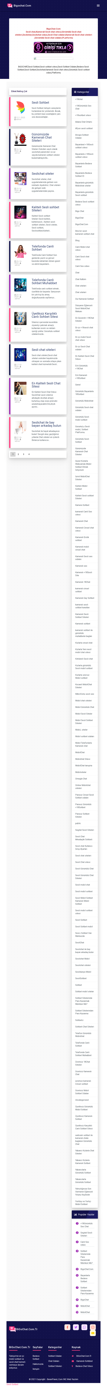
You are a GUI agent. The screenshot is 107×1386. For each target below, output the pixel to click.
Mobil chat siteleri (83, 700)
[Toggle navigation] (98, 5)
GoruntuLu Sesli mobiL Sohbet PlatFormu (82, 429)
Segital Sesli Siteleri (84, 830)
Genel (78, 384)
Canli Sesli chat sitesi (82, 258)
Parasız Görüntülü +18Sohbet (83, 806)
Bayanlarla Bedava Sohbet (83, 165)
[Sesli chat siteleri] (20, 354)
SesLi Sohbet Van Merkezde (83, 934)
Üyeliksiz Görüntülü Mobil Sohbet (84, 1108)
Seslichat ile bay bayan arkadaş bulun (84, 950)
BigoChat (79, 218)
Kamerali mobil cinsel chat (82, 548)
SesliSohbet (81, 978)
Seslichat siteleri (83, 965)
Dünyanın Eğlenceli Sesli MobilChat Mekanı (83, 308)
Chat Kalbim (80, 279)
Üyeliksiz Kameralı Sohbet (83, 1117)
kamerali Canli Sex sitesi (83, 513)
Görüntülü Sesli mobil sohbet (82, 418)
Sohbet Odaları (55, 1356)
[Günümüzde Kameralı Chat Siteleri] (20, 139)
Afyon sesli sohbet (84, 128)
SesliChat (79, 942)
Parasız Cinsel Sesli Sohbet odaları (84, 796)
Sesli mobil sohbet (84, 891)
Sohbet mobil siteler (84, 991)
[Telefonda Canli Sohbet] (20, 251)
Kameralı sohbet (82, 623)
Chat (77, 272)
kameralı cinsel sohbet (82, 590)
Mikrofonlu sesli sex (84, 694)
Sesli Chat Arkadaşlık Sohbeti (83, 838)
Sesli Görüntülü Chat (84, 868)
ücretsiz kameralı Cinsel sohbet (83, 1082)
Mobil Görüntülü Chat (84, 707)
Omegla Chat (81, 778)
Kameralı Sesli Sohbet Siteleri (82, 615)
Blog (77, 240)
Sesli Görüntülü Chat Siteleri (84, 877)
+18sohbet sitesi (83, 115)
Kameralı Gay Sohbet (84, 598)
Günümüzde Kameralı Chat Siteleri (81, 451)
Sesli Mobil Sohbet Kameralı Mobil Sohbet (84, 901)
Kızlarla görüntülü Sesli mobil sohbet (84, 667)
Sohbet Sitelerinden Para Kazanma (84, 1012)
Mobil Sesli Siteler (83, 714)
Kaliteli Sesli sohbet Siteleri (84, 497)
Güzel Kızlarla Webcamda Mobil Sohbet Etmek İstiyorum (83, 465)
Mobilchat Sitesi (82, 759)
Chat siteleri (80, 286)
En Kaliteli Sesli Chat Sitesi (84, 357)
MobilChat (80, 752)
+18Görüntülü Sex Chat (83, 107)
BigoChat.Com (81, 224)
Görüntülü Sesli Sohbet (82, 440)
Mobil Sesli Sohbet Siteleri (84, 722)
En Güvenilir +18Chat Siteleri (84, 319)
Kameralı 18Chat (82, 582)
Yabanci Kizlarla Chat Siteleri (84, 1152)
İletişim (36, 1369)
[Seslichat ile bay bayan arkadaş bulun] (20, 427)
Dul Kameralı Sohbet (84, 299)
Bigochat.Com (22, 5)
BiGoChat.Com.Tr (26, 1329)
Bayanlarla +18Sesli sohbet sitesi (84, 155)
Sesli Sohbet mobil (84, 926)
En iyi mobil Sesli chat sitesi (83, 338)
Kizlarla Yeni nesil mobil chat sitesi (83, 651)
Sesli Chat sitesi (82, 862)
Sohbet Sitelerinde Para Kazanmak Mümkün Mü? (83, 1001)
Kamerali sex (81, 566)
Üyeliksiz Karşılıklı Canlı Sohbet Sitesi (84, 1127)
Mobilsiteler (80, 772)
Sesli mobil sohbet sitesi (84, 912)
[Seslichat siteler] (20, 178)
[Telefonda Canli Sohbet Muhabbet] (20, 285)
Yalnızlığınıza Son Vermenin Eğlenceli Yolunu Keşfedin (84, 1191)
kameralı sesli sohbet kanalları (82, 606)
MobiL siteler (81, 730)
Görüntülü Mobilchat (84, 401)
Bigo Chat (79, 211)
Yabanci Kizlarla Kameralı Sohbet (82, 1161)
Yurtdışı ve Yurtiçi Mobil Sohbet (83, 1203)
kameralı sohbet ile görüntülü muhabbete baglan (84, 633)
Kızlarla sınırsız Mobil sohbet (82, 676)
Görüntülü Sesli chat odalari (84, 409)
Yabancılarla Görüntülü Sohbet (83, 1180)
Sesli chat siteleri (83, 855)
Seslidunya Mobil (83, 972)
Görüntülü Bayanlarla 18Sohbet (84, 393)
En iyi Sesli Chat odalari (82, 348)
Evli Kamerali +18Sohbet (81, 376)
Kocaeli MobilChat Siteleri (83, 686)
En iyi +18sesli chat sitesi (84, 329)
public (78, 823)
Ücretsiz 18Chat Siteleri (82, 1063)
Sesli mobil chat (82, 885)
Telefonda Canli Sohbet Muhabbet (83, 1054)
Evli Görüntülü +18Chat (81, 367)
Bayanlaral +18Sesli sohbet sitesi (84, 146)
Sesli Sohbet (81, 920)
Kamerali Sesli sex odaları (83, 558)
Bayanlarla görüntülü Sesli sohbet (84, 193)
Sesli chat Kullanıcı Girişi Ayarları (83, 847)
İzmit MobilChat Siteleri (82, 478)
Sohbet (78, 985)
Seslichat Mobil (82, 958)
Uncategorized (82, 1100)
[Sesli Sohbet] (20, 107)
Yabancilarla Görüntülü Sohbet (83, 1171)
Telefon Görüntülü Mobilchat (83, 1035)
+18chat (79, 99)
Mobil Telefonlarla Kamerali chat (83, 744)
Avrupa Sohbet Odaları (82, 136)
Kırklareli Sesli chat (84, 659)
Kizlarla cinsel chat (83, 643)
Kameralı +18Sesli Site (83, 574)
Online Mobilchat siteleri (83, 786)
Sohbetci (79, 1020)
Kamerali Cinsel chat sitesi (84, 529)
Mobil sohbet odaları (84, 736)
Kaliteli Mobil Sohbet (81, 487)
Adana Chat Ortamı (83, 122)
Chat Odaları (53, 1361)
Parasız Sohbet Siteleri (82, 815)
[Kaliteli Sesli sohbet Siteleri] (20, 212)
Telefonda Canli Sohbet (82, 1044)
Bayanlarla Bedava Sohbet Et (83, 174)
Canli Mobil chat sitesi (82, 248)
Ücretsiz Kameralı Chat (83, 1073)
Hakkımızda (38, 1364)
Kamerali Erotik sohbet (82, 538)
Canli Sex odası (82, 266)
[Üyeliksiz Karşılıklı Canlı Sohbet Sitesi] (20, 318)
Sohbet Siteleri (55, 1366)
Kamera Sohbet (82, 505)
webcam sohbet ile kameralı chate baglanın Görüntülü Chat (84, 1139)
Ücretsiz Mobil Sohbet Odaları (82, 1092)
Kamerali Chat (81, 521)
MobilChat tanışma (83, 765)
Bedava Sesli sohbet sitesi (84, 203)
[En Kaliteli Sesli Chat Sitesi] (20, 388)
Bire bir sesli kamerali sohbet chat (84, 232)
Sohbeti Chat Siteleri (84, 1026)
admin (18, 119)
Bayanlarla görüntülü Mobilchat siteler (84, 184)
